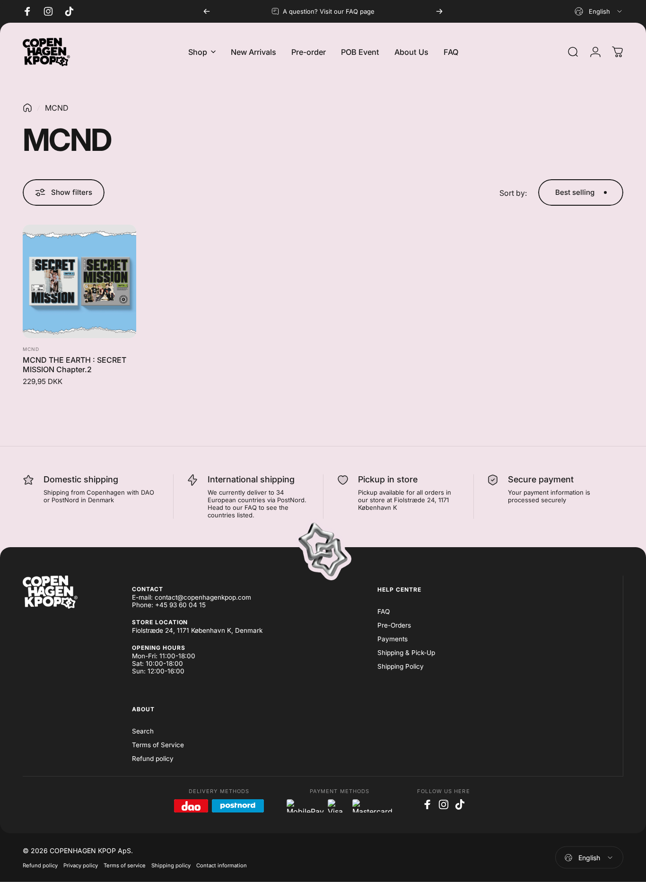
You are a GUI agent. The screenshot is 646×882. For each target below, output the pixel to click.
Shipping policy (171, 865)
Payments (392, 639)
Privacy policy (80, 865)
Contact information (221, 865)
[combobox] (599, 11)
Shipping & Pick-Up (406, 652)
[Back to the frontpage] (27, 108)
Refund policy (153, 758)
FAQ (383, 611)
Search (143, 731)
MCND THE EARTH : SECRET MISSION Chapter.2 (74, 364)
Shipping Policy (400, 666)
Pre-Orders (394, 625)
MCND (31, 349)
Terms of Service (158, 745)
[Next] (439, 11)
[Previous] (206, 11)
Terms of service (125, 865)
